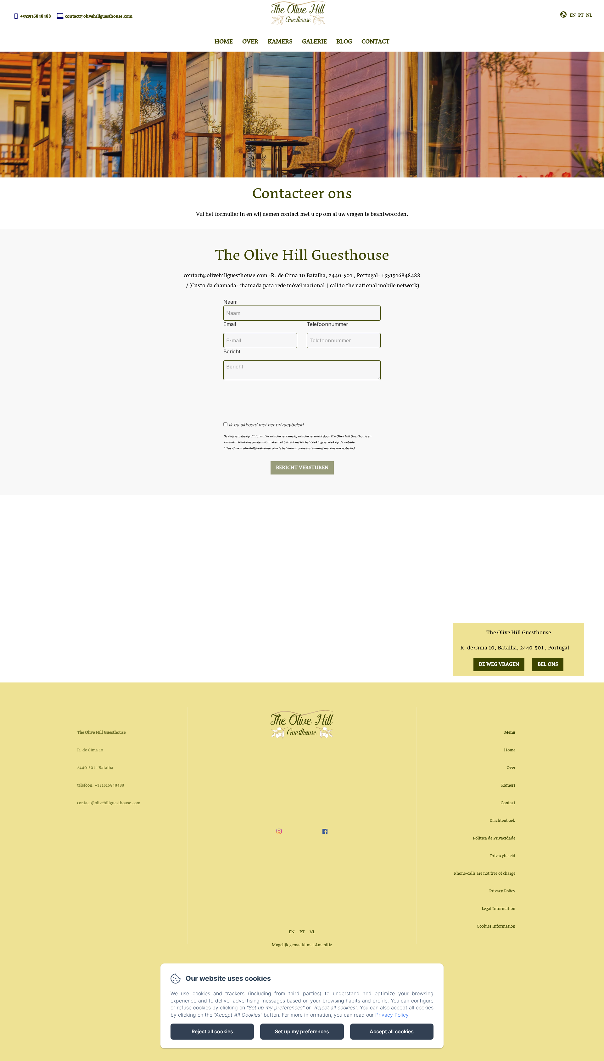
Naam (230, 302)
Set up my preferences (302, 1031)
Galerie (314, 42)
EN (291, 932)
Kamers (280, 42)
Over (250, 42)
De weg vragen (499, 664)
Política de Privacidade (494, 838)
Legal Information (498, 909)
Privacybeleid (502, 856)
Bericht (231, 351)
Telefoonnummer (327, 324)
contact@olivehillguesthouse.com (98, 16)
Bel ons (548, 664)
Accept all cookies (392, 1031)
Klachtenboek (502, 821)
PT (302, 932)
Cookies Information (496, 926)
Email (229, 324)
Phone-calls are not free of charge (484, 873)
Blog (344, 42)
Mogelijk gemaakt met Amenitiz (302, 945)
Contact (375, 42)
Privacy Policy (502, 891)
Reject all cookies (212, 1031)
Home (224, 42)
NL (312, 932)
